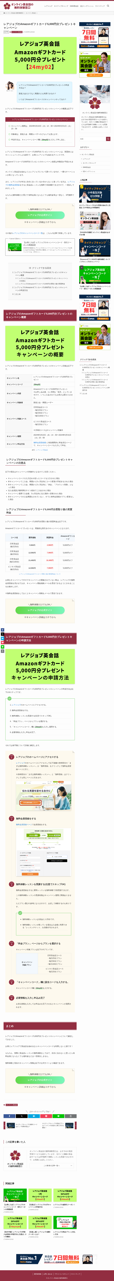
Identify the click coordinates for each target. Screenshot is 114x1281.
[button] (9, 1116)
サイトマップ (75, 1274)
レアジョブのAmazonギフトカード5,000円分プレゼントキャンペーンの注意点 (97, 375)
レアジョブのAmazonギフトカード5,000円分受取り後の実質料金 (42, 284)
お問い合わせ (48, 1274)
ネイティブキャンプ (89, 163)
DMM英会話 (87, 167)
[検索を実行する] (108, 139)
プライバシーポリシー (62, 1274)
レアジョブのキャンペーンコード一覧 (27, 233)
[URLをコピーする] (71, 1116)
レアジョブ (16, 705)
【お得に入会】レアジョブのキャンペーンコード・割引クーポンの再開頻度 (47, 244)
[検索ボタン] (108, 6)
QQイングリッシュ (89, 171)
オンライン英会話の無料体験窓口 (15, 1165)
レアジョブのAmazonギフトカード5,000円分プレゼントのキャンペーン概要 (96, 367)
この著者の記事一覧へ (52, 1165)
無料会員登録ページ (24, 825)
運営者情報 (37, 1274)
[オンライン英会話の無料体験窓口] (18, 6)
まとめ (18, 294)
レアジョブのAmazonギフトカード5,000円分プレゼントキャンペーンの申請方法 (96, 387)
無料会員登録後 (40, 443)
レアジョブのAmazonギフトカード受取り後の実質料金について (40, 574)
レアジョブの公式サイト (40, 215)
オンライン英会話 (17, 32)
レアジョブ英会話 (42, 450)
